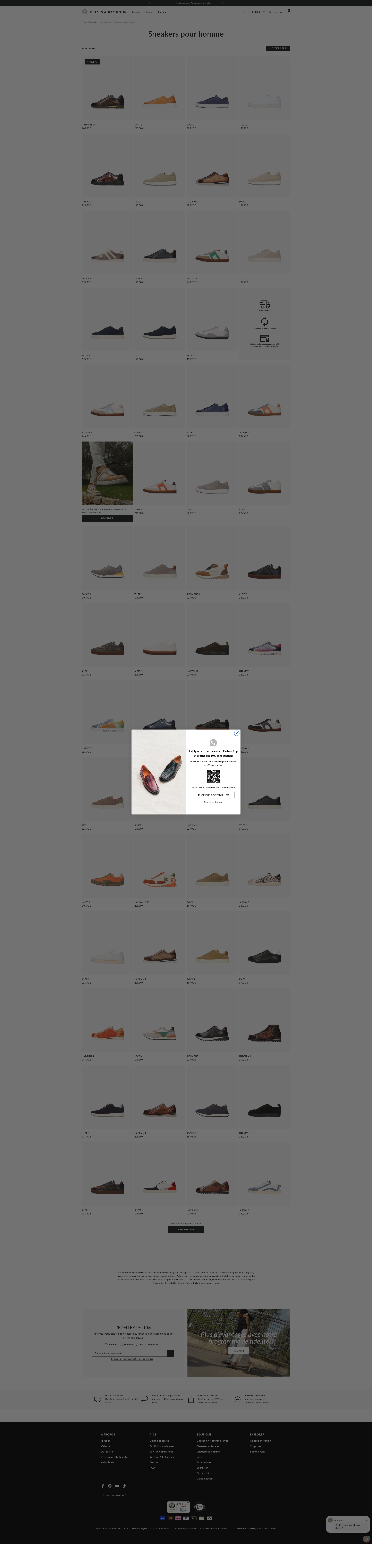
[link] (213, 776)
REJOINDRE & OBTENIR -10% (213, 795)
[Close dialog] (236, 733)
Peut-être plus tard (213, 802)
